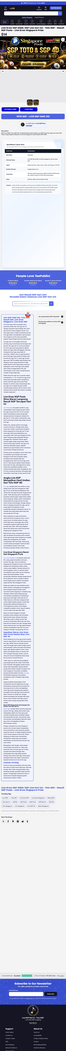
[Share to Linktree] (13, 821)
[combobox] (31, 13)
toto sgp (26, 673)
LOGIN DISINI (29, 109)
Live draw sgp (8, 407)
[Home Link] (12, 8)
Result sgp (7, 709)
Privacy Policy (29, 998)
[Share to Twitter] (3, 821)
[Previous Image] (3, 71)
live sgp (14, 377)
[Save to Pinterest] (18, 821)
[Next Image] (63, 71)
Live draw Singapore (10, 558)
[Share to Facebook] (8, 821)
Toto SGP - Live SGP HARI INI (33, 116)
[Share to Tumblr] (27, 821)
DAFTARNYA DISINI (10, 109)
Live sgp (6, 486)
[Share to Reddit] (23, 821)
